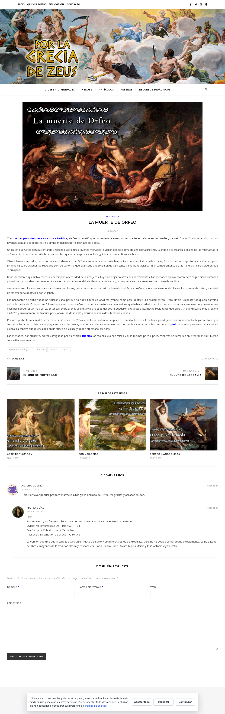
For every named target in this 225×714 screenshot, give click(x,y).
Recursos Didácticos (155, 89)
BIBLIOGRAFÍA (57, 4)
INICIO (21, 4)
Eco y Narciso (89, 454)
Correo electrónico (91, 587)
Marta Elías (18, 358)
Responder (212, 485)
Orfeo (65, 349)
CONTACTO (73, 4)
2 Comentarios (210, 358)
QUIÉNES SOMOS (36, 4)
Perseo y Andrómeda (165, 454)
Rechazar (163, 701)
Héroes (87, 89)
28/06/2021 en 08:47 (36, 511)
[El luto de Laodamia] (211, 373)
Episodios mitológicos (20, 349)
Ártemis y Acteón (19, 454)
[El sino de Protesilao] (13, 373)
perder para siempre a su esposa (40, 238)
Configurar (185, 701)
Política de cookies (96, 705)
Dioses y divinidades (60, 89)
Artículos (106, 89)
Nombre (13, 587)
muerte (53, 349)
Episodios (112, 216)
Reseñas (127, 89)
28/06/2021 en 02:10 (30, 489)
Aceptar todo (142, 701)
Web (153, 587)
